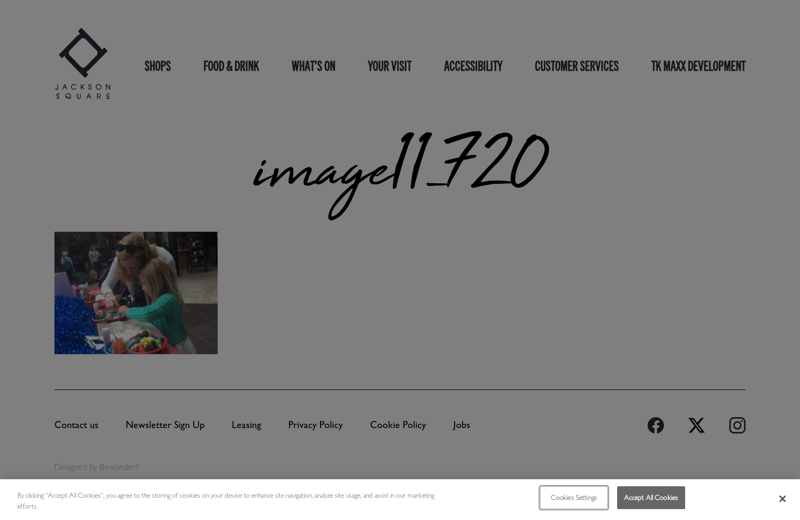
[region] (400, 499)
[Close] (783, 499)
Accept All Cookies (651, 497)
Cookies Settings (574, 497)
